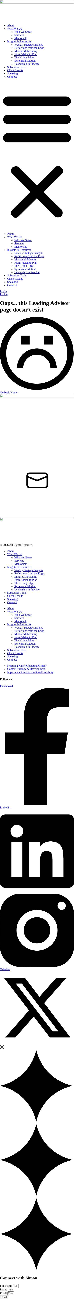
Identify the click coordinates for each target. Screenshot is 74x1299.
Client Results (15, 70)
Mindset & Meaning (25, 51)
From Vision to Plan (25, 54)
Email (3, 1293)
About (10, 25)
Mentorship (20, 38)
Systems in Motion (25, 60)
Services (19, 35)
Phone (4, 1289)
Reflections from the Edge (29, 47)
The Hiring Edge (24, 57)
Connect (12, 76)
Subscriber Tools (16, 67)
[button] (37, 155)
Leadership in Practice (27, 63)
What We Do (14, 28)
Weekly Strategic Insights (28, 44)
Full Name (6, 1285)
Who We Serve (23, 31)
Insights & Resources (19, 41)
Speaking (12, 73)
